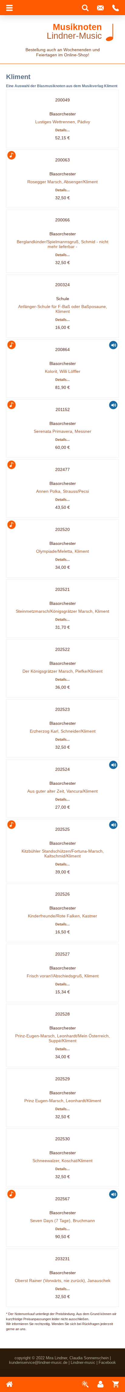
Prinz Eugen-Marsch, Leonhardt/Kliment (62, 1100)
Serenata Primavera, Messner (62, 431)
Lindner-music (83, 1362)
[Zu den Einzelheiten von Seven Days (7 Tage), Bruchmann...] (63, 1229)
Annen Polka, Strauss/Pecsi (62, 491)
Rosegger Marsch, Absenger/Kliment (62, 181)
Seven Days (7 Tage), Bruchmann (62, 1220)
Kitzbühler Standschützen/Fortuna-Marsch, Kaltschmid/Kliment (63, 853)
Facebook (107, 1362)
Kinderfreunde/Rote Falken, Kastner (62, 915)
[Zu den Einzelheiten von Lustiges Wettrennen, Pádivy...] (63, 130)
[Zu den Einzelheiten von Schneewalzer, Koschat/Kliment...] (63, 1169)
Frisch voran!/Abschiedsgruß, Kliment (63, 975)
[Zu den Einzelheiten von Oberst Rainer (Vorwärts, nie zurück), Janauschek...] (63, 1289)
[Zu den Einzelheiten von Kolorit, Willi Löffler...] (63, 380)
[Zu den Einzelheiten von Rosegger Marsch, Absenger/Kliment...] (63, 190)
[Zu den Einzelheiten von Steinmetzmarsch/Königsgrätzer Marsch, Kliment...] (63, 620)
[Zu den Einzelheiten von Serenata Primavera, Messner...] (63, 440)
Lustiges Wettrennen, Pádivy (62, 121)
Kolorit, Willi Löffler (62, 371)
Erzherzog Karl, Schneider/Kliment (63, 731)
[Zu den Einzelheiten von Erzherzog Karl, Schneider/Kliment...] (63, 740)
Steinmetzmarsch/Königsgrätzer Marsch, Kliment (62, 611)
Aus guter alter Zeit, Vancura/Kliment (62, 791)
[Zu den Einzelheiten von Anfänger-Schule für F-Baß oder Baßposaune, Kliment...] (63, 320)
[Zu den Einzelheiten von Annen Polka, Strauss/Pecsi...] (63, 500)
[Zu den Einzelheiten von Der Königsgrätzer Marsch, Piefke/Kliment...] (63, 680)
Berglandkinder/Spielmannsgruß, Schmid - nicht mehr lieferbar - (62, 244)
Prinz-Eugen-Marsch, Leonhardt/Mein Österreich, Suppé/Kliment (62, 1038)
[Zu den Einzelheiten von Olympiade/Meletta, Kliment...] (63, 560)
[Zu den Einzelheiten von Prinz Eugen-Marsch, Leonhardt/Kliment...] (63, 1109)
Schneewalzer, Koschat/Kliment (62, 1160)
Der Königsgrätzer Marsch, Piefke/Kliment (62, 671)
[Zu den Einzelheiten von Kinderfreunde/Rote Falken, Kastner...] (63, 925)
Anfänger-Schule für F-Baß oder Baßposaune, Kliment (62, 309)
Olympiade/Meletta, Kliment (62, 551)
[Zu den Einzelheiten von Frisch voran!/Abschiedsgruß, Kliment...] (63, 985)
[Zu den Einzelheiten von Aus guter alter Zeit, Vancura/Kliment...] (63, 800)
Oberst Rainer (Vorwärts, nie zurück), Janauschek (62, 1280)
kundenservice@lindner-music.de (38, 1362)
